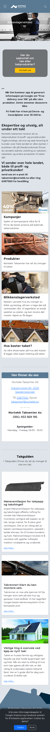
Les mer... (9, 548)
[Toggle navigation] (5, 6)
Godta (20, 727)
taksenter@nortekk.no (25, 401)
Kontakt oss (25, 70)
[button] (45, 6)
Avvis (31, 727)
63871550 (22, 397)
